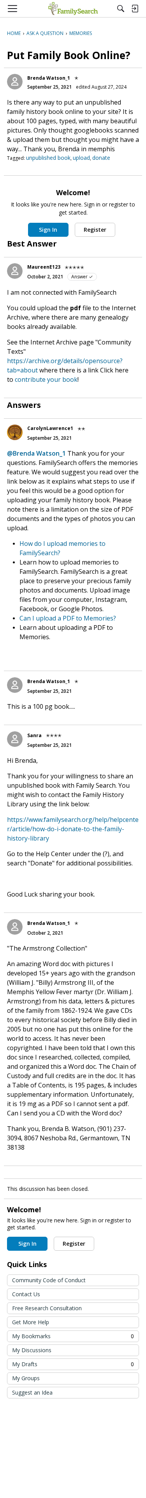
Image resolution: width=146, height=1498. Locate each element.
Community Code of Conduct (49, 1280)
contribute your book (46, 379)
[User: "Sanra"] (15, 739)
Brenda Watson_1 (48, 78)
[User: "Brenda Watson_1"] (15, 81)
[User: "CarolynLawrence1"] (15, 432)
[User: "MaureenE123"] (15, 271)
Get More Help (30, 1322)
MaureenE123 (43, 267)
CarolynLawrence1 (50, 428)
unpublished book (48, 157)
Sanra (34, 735)
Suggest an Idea (32, 1392)
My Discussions (31, 1350)
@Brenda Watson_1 (36, 453)
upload (81, 157)
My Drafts (73, 1364)
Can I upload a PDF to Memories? (67, 618)
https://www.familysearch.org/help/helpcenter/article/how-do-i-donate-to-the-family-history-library (73, 829)
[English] (73, 8)
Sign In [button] (48, 229)
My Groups (26, 1378)
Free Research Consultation (47, 1308)
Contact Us (26, 1294)
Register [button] (95, 229)
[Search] (121, 8)
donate (101, 157)
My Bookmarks (73, 1336)
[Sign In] (135, 8)
